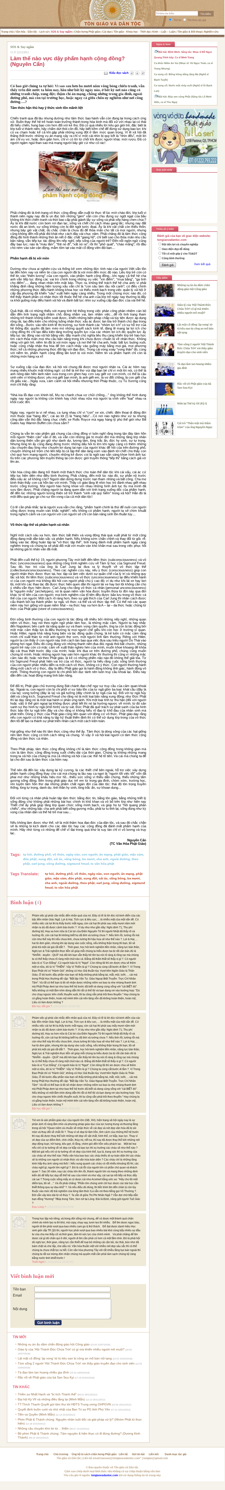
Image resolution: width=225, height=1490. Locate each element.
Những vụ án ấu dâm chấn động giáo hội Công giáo (64, 1344)
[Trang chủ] (112, 18)
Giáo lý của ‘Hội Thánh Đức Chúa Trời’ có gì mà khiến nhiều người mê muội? (194, 308)
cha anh (102, 859)
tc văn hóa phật (102, 863)
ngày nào (73, 854)
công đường (55, 863)
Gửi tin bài (138, 1454)
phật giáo (121, 854)
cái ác (58, 859)
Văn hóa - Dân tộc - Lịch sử (32, 31)
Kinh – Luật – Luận (163, 31)
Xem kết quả (202, 264)
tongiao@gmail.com (155, 1458)
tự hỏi (27, 854)
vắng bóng (72, 859)
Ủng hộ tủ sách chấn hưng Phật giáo (94, 1454)
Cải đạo (107, 31)
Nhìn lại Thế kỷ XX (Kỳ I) (192, 403)
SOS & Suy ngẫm (61, 31)
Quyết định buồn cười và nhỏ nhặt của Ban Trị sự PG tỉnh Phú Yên (74, 1409)
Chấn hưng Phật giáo (87, 31)
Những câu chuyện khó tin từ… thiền (53, 1428)
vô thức (58, 854)
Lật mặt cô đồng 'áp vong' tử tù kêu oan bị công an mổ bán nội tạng (75, 1358)
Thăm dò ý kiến (165, 229)
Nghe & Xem (163, 44)
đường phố (42, 854)
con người (89, 854)
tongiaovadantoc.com (104, 1475)
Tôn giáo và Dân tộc (69, 1458)
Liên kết (154, 1454)
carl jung (38, 863)
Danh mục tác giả (175, 1454)
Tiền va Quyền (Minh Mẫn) (46, 1414)
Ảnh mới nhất (164, 169)
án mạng (105, 854)
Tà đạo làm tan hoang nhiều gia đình (54, 1372)
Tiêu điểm (162, 277)
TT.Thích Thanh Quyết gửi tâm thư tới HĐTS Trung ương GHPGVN (74, 1404)
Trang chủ (7, 31)
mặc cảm (136, 854)
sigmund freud (78, 863)
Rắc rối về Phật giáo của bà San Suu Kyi (56, 1377)
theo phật (87, 883)
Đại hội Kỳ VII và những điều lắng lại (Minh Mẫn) (61, 1399)
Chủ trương (60, 1454)
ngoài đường (120, 859)
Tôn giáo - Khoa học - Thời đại (131, 31)
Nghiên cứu (211, 31)
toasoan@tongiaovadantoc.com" (120, 1458)
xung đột (45, 859)
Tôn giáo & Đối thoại (189, 31)
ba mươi (88, 859)
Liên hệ (123, 1454)
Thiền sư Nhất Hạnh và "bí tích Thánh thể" (57, 1394)
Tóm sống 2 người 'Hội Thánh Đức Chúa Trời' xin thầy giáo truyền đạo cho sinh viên (195, 348)
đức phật (30, 859)
